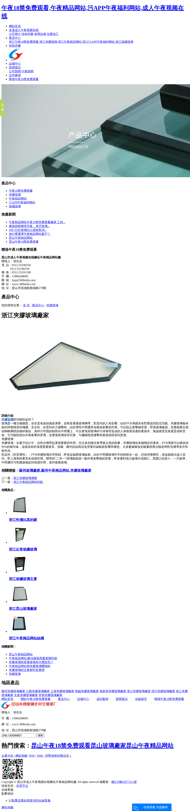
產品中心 (15, 37)
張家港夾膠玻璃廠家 (112, 691)
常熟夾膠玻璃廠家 (50, 695)
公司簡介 (15, 34)
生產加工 (53, 34)
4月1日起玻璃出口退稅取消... (28, 230)
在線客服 (44, 800)
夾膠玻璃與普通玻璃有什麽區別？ (31, 662)
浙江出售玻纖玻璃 (23, 549)
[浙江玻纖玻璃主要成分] (20, 572)
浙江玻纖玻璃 (124, 41)
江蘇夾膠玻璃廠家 (38, 691)
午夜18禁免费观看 (21, 190)
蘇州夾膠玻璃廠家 (13, 691)
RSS (32, 755)
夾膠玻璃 (15, 194)
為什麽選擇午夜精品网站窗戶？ (29, 233)
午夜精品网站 (18, 198)
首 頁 (26, 305)
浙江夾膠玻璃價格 (25, 478)
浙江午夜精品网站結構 (26, 638)
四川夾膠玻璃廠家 (163, 691)
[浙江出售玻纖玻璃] (20, 542)
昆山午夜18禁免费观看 (24, 241)
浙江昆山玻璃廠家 (23, 609)
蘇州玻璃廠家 (29, 470)
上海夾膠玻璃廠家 (62, 691)
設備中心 (15, 63)
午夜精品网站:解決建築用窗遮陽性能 (33, 658)
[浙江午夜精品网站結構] (20, 631)
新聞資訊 (15, 67)
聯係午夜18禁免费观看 (24, 79)
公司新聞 (15, 71)
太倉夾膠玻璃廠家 (26, 695)
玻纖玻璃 (15, 206)
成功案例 (102, 699)
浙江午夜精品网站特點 (28, 482)
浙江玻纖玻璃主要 (23, 579)
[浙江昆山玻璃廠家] (20, 601)
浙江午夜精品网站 (70, 41)
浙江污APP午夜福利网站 (98, 41)
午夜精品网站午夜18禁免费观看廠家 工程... (37, 222)
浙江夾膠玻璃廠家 (139, 691)
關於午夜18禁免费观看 (35, 699)
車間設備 (40, 34)
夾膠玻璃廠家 (80, 470)
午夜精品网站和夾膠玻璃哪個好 (29, 666)
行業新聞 (27, 71)
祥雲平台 (22, 785)
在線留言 (141, 699)
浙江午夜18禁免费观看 (24, 41)
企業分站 (7, 755)
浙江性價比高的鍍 (23, 520)
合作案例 (15, 75)
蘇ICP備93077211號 (124, 781)
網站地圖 (21, 755)
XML (40, 755)
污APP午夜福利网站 (22, 202)
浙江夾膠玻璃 (48, 41)
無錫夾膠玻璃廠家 (87, 691)
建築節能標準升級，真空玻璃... (29, 226)
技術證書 (27, 34)
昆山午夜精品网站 (21, 237)
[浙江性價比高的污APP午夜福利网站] (20, 512)
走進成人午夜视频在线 (24, 30)
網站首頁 (15, 26)
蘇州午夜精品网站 (55, 470)
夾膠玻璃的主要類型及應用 (27, 670)
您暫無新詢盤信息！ (58, 755)
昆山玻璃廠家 (108, 745)
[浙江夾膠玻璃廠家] (66, 412)
